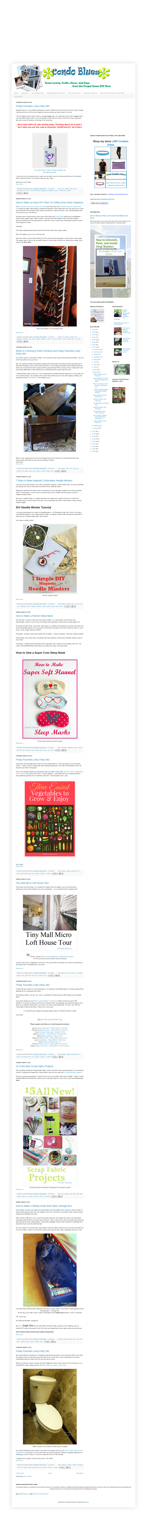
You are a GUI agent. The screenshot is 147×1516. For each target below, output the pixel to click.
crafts (71, 188)
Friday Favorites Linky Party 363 (32, 759)
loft (30, 975)
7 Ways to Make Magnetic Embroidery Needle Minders (44, 480)
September (97, 357)
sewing (53, 606)
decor (75, 188)
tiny (43, 975)
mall (33, 975)
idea (24, 750)
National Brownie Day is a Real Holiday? (121, 323)
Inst (66, 1028)
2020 (93, 340)
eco (76, 973)
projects (37, 873)
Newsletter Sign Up (90, 93)
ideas (28, 606)
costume (72, 337)
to (75, 339)
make (33, 339)
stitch (57, 606)
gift (18, 750)
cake (62, 188)
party (34, 471)
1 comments (51, 337)
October (96, 354)
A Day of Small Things (51, 1042)
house (23, 975)
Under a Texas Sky (42, 1046)
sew (49, 750)
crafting (67, 188)
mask (36, 750)
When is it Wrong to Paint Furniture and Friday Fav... (100, 385)
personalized (50, 190)
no (28, 1196)
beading (63, 604)
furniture (19, 471)
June (95, 364)
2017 (93, 347)
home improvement (36, 190)
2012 (93, 441)
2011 (93, 444)
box (75, 1339)
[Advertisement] (68, 15)
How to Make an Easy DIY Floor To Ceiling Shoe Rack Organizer (49, 202)
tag (65, 190)
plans (27, 1341)
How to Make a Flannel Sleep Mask (34, 616)
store (72, 339)
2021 (93, 337)
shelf (55, 339)
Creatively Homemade (46, 1032)
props (48, 339)
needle (48, 606)
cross (81, 604)
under (41, 1341)
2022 (93, 334)
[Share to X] (22, 193)
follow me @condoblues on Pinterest (45, 1001)
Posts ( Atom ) (28, 1476)
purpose (38, 471)
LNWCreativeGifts (50, 172)
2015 (93, 434)
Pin (63, 1028)
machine (28, 750)
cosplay (66, 337)
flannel (80, 747)
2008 (93, 451)
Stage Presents (44, 1038)
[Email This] (18, 193)
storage (69, 339)
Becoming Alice (48, 1036)
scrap (45, 750)
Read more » (20, 184)
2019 (93, 342)
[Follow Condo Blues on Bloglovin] (99, 204)
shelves (60, 339)
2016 (93, 431)
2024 (93, 329)
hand (20, 750)
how (30, 339)
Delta (18, 1467)
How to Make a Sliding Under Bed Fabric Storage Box (44, 1206)
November (97, 352)
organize (38, 339)
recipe (43, 471)
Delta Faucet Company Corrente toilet (54, 1365)
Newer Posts (20, 1473)
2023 (93, 332)
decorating (20, 190)
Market (27, 471)
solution (32, 1341)
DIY (24, 190)
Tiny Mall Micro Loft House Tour (32, 883)
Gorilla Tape (59, 216)
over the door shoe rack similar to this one (32, 206)
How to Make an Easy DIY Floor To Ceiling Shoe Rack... (101, 380)
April (95, 369)
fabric (75, 747)
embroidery (23, 606)
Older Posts (79, 1473)
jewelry (19, 1196)
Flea (74, 468)
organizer (43, 339)
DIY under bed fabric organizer (72, 1072)
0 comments (51, 188)
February (96, 425)
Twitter (53, 1028)
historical (25, 339)
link (23, 471)
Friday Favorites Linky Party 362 (32, 985)
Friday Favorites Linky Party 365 (32, 106)
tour (46, 975)
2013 (93, 439)
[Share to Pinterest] (27, 193)
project (41, 750)
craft (62, 1193)
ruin (52, 471)
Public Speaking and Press (56, 93)
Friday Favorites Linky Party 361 (32, 1351)
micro (36, 975)
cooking (63, 871)
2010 (93, 446)
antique (63, 468)
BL (65, 1034)
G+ (60, 1028)
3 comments (51, 1339)
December (97, 349)
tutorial (68, 190)
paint (30, 471)
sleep (52, 750)
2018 (93, 345)
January (96, 428)
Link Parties (18, 96)
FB (57, 1028)
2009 (93, 449)
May (95, 367)
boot (62, 337)
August (96, 359)
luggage (44, 190)
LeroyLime (42, 1034)
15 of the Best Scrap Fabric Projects (34, 1066)
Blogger (86, 1502)
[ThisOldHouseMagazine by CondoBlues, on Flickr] (118, 403)
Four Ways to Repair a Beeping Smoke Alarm (126, 330)
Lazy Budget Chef (37, 93)
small (39, 975)
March (96, 372)
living (27, 975)
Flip (77, 468)
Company (64, 1464)
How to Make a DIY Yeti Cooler (126, 350)
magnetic (33, 606)
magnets (39, 606)
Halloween (19, 339)
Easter (28, 190)
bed (62, 1339)
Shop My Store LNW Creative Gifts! (112, 93)
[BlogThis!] (20, 193)
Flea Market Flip (33, 377)
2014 (93, 436)
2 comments (51, 604)
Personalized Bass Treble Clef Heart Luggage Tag (49, 170)
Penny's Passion (44, 1044)
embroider (64, 747)
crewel (77, 604)
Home (16, 93)
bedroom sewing (68, 1339)
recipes (56, 190)
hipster (19, 975)
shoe (64, 339)
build (78, 1339)
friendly (80, 973)
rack (52, 339)
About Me (25, 93)
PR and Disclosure (74, 93)
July (95, 362)
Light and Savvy (44, 1030)
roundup (61, 190)
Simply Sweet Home (43, 1028)
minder (44, 606)
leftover (24, 1196)
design (73, 973)
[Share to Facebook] (25, 193)
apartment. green (65, 973)
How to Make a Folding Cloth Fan (126, 340)
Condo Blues (43, 1040)
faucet (18, 873)
